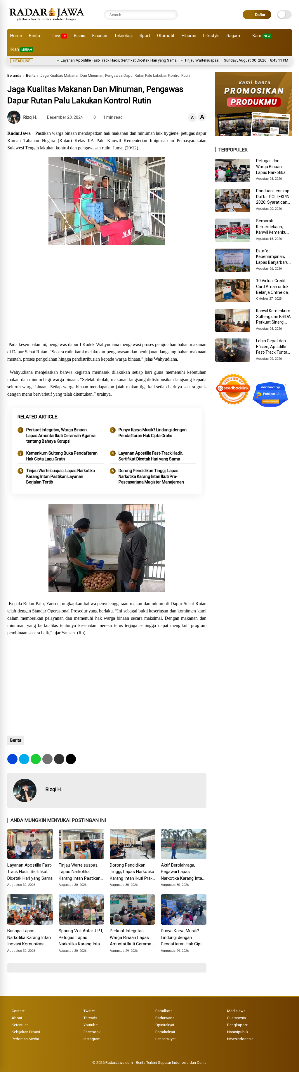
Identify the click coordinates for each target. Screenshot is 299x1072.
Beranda (14, 75)
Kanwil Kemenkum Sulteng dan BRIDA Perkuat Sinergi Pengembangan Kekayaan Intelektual (273, 316)
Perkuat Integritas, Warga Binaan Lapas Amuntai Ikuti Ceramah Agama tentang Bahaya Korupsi (60, 435)
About (17, 1018)
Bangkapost (237, 1025)
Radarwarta (165, 1018)
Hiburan (189, 35)
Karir (261, 35)
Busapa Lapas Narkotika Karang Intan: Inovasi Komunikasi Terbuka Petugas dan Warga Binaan (29, 937)
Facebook (92, 1032)
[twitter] (24, 759)
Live (59, 35)
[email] (59, 759)
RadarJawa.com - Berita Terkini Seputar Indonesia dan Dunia (155, 1062)
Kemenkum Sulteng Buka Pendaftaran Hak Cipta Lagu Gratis (62, 456)
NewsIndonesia (240, 1039)
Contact (18, 1011)
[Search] (172, 15)
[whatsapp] (36, 759)
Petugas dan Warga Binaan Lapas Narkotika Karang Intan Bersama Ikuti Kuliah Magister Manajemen (271, 166)
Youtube (91, 1025)
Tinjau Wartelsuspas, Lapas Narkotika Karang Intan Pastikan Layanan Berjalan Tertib (60, 476)
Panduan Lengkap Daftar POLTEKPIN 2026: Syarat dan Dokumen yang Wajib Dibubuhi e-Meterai (272, 196)
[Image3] (253, 134)
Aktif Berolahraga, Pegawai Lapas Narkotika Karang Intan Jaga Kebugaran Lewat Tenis (183, 872)
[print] (47, 759)
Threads (90, 1018)
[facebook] (12, 759)
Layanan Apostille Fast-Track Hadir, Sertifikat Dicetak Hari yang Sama (97, 60)
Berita (34, 35)
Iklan (21, 49)
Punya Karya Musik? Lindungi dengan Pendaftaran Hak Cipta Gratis (153, 432)
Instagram (92, 1039)
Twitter (89, 1011)
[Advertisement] (106, 294)
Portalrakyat (165, 1032)
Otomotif (166, 35)
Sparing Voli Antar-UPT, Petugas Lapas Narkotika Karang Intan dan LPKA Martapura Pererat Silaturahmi (81, 937)
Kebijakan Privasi (26, 1032)
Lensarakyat (165, 1039)
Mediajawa (236, 1011)
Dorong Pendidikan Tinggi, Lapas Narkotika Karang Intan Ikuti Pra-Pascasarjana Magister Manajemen (151, 476)
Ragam (233, 35)
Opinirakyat (164, 1025)
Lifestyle (211, 35)
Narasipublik (237, 1032)
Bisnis (79, 35)
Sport (145, 35)
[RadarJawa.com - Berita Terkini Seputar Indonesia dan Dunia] (47, 22)
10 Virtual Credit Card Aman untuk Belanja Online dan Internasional (273, 286)
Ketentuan (20, 1025)
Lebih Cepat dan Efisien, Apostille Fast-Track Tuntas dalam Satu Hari (272, 346)
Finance (99, 35)
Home (16, 35)
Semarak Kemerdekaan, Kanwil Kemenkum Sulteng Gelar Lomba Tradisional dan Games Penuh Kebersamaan (273, 227)
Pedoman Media (25, 1039)
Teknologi (123, 35)
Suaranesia (236, 1018)
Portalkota (164, 1011)
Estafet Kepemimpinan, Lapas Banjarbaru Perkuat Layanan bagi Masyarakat (272, 257)
